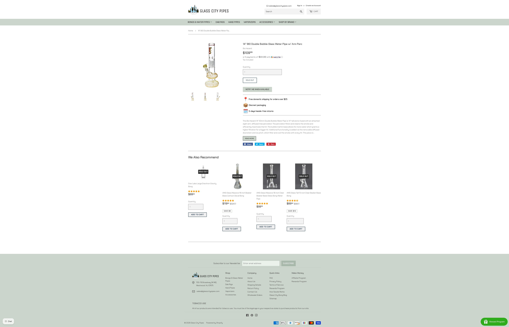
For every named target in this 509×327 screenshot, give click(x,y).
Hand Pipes (234, 22)
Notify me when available (257, 89)
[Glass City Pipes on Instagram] (256, 315)
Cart (315, 11)
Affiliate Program (299, 278)
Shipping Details (254, 285)
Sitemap (273, 298)
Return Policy (253, 288)
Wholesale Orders (254, 295)
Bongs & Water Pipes (199, 22)
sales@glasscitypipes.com (280, 6)
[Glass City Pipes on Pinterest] (252, 315)
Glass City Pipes (197, 323)
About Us (251, 281)
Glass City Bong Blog (278, 295)
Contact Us (252, 292)
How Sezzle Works (277, 292)
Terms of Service (276, 285)
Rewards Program (277, 288)
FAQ (271, 278)
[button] (282, 57)
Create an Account (313, 6)
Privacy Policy (275, 281)
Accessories (266, 22)
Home (190, 31)
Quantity (246, 67)
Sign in (299, 6)
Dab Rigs (220, 22)
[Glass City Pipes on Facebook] (247, 315)
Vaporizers (250, 22)
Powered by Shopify (214, 323)
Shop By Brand (287, 22)
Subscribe (288, 263)
